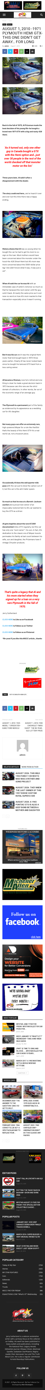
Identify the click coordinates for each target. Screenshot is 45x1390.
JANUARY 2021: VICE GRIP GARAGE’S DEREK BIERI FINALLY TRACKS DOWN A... (28, 1224)
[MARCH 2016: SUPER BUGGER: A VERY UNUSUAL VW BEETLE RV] (8, 1237)
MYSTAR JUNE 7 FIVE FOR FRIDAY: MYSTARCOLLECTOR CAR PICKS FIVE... (29, 1026)
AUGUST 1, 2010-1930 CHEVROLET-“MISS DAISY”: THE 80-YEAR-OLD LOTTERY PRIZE (34, 727)
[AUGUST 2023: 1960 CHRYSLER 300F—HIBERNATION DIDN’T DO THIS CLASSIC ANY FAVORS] (33, 1116)
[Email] (26, 51)
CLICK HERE (7, 619)
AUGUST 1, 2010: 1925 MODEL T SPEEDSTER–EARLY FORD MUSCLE (11, 725)
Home (4, 21)
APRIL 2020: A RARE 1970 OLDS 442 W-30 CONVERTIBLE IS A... (31, 1103)
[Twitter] (10, 51)
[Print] (32, 51)
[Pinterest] (15, 51)
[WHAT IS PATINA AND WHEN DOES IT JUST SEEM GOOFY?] (8, 1249)
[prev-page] (3, 816)
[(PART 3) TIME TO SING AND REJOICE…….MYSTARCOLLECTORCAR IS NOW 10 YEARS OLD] (8, 1051)
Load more (21, 1073)
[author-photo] (22, 751)
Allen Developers (27, 1385)
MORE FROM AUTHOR (30, 767)
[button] (4, 15)
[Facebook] (4, 51)
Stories (10, 24)
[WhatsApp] (21, 51)
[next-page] (7, 816)
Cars (10, 21)
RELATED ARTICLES (11, 767)
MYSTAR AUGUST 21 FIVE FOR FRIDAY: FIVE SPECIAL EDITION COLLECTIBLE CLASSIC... (28, 1204)
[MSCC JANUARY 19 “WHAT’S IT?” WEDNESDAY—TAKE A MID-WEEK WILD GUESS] (8, 1039)
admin (7, 46)
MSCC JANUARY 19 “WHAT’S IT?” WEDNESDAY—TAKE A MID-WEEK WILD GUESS (29, 1038)
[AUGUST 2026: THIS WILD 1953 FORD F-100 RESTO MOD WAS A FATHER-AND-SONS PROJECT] (8, 776)
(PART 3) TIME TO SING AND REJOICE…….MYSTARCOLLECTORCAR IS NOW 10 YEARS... (29, 1051)
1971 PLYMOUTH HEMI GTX (17, 694)
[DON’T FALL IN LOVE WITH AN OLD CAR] (8, 1181)
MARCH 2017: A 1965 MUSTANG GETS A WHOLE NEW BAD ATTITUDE (28, 1063)
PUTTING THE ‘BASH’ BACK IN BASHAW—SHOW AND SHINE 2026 (28, 1192)
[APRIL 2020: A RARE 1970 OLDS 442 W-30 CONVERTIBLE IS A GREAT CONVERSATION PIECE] (33, 1092)
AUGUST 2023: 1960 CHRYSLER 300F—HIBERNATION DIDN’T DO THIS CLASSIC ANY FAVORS (32, 1130)
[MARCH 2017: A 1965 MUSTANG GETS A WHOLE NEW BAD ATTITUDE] (8, 1064)
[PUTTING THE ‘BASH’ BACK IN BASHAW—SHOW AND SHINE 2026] (8, 1193)
